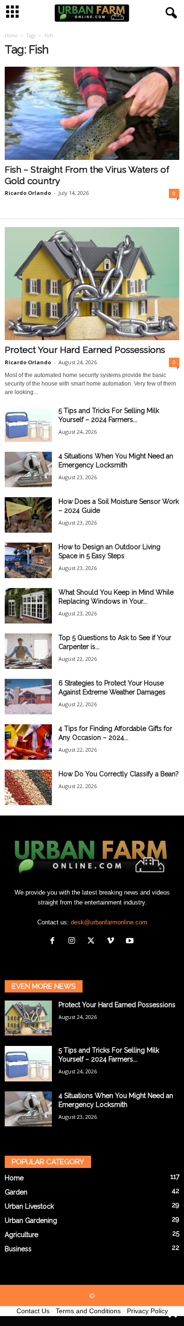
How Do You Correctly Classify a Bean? (119, 774)
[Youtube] (131, 941)
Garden (16, 1192)
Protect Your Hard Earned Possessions (85, 349)
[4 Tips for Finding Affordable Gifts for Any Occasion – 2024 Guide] (28, 742)
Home (11, 35)
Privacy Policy (147, 1311)
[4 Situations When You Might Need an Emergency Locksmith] (28, 469)
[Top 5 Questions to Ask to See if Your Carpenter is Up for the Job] (28, 651)
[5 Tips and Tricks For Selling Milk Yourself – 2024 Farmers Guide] (28, 424)
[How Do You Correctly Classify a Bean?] (28, 787)
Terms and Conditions (88, 1311)
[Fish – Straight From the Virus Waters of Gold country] (92, 113)
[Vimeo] (112, 941)
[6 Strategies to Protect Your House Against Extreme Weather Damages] (28, 696)
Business (18, 1249)
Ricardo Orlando (28, 192)
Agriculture (21, 1234)
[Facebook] (54, 941)
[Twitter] (93, 941)
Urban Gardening (31, 1220)
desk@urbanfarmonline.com (109, 922)
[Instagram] (74, 941)
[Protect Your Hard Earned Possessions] (92, 283)
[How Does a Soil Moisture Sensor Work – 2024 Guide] (28, 515)
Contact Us (33, 1311)
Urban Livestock (29, 1206)
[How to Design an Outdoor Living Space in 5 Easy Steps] (28, 560)
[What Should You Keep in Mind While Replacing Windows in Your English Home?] (28, 605)
